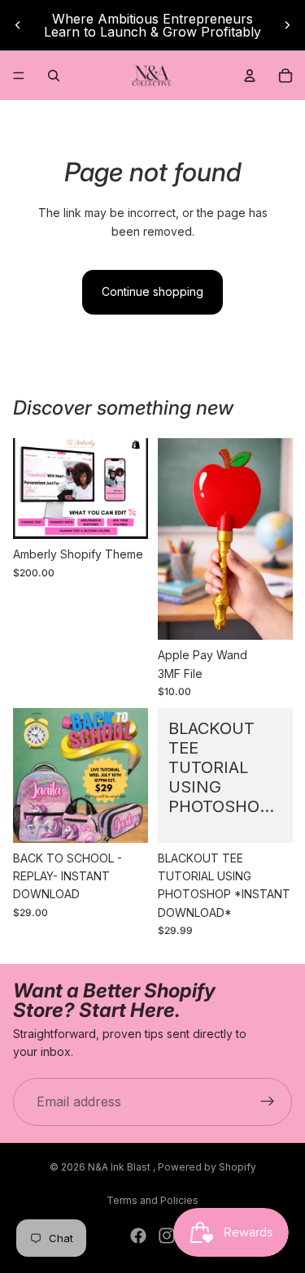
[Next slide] (287, 25)
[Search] (54, 75)
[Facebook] (138, 1235)
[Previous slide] (18, 25)
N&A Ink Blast (120, 1167)
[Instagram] (166, 1235)
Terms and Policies (152, 1200)
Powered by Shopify (207, 1167)
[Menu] (18, 75)
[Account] (250, 75)
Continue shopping (152, 291)
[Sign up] (268, 1102)
